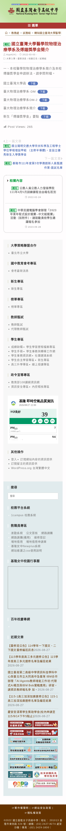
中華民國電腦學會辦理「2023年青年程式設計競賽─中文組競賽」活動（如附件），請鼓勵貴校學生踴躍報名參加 (33, 216)
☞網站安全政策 (41, 807)
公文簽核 (32, 533)
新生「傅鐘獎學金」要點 (21, 116)
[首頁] (6, 32)
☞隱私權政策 (33, 812)
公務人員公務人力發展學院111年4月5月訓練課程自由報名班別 (33, 190)
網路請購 (47, 533)
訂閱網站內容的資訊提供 (36, 459)
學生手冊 (17, 351)
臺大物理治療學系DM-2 (20, 100)
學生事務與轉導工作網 (40, 351)
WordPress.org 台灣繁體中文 (30, 468)
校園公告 (33, 59)
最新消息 (22, 59)
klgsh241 (11, 54)
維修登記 (40, 537)
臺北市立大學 (20, 253)
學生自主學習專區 (23, 360)
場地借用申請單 (36, 541)
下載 (33, 83)
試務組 (43, 59)
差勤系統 (17, 533)
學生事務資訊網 (21, 355)
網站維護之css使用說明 (26, 550)
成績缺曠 (17, 346)
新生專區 (17, 288)
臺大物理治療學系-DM (19, 91)
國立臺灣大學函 (14, 83)
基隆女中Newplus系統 (26, 546)
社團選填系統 (43, 355)
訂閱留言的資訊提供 (24, 463)
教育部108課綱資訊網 (25, 382)
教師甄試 (17, 324)
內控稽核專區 (40, 386)
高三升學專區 (20, 364)
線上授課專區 (40, 364)
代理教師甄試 (20, 329)
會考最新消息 (20, 270)
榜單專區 (17, 306)
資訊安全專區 (20, 386)
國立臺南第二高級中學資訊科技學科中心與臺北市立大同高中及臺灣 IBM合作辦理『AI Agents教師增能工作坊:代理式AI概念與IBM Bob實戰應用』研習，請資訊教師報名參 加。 (33, 681)
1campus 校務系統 (23, 515)
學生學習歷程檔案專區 (40, 346)
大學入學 (10, 59)
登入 (14, 459)
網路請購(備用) (21, 537)
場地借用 (17, 541)
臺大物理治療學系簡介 (19, 108)
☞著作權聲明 (20, 807)
